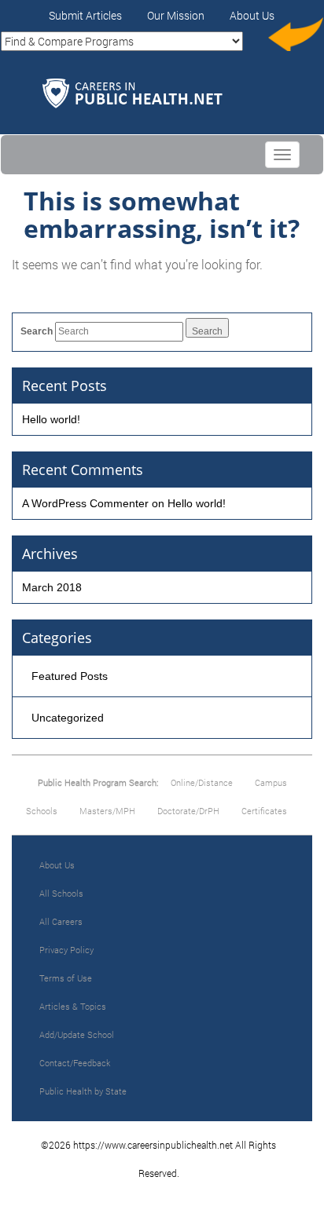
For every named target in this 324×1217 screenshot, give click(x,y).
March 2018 (52, 587)
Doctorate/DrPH (188, 811)
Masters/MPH (107, 811)
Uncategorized (67, 717)
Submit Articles (85, 15)
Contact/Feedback (74, 1063)
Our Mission (175, 15)
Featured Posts (69, 676)
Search (36, 331)
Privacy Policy (66, 950)
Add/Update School (76, 1034)
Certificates (264, 811)
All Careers (61, 921)
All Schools (61, 893)
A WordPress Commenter (85, 503)
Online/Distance (202, 782)
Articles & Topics (72, 1006)
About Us (252, 15)
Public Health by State (83, 1091)
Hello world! (51, 419)
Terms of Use (65, 978)
